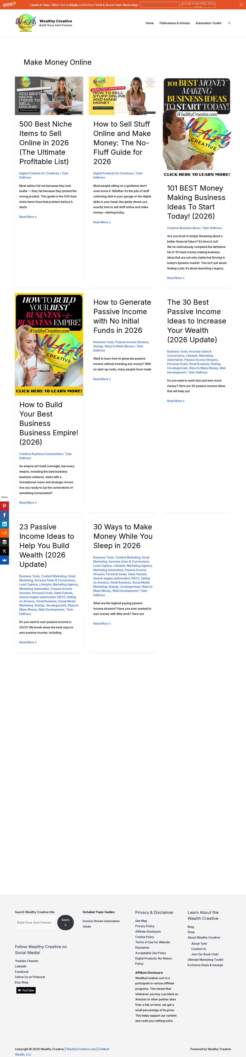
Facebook (22, 972)
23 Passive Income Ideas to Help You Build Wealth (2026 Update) (46, 545)
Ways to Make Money (119, 346)
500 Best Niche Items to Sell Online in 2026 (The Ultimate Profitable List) (45, 143)
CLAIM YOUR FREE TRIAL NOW (198, 4)
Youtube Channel (26, 961)
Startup (98, 346)
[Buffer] (4, 542)
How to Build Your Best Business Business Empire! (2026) (48, 423)
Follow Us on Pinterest (30, 977)
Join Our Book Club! (204, 954)
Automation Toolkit (208, 23)
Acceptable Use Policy (150, 953)
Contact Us (198, 949)
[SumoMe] (4, 560)
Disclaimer (142, 947)
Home (150, 23)
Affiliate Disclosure (148, 931)
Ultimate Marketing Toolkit (205, 959)
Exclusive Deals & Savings (205, 965)
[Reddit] (4, 533)
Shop (191, 932)
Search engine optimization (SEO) (42, 597)
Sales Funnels (63, 593)
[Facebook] (4, 514)
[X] (4, 551)
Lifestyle (192, 355)
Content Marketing (53, 576)
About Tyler (199, 943)
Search (66, 922)
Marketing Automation (34, 589)
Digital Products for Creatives (39, 173)
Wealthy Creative (55, 21)
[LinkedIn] (4, 523)
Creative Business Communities (40, 454)
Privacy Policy (144, 926)
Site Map (141, 921)
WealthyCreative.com (81, 1049)
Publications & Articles (175, 23)
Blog (191, 927)
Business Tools (103, 342)
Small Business (199, 364)
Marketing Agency (65, 584)
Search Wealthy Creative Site (35, 912)
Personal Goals (177, 364)
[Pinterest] (4, 505)
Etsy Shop (21, 982)
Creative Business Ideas (183, 228)
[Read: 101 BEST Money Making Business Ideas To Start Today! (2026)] (197, 127)
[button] (123, 4)
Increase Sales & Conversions (55, 580)
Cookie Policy (144, 937)
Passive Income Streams (131, 342)
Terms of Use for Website (152, 942)
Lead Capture (28, 584)
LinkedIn (20, 966)
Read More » (28, 217)
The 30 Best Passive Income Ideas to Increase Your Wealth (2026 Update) (196, 321)
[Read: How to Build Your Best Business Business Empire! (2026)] (49, 344)
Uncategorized (177, 368)
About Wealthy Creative (204, 937)
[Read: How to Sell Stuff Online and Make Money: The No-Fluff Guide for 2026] (123, 95)
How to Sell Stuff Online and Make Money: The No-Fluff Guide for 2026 (122, 143)
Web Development (51, 609)
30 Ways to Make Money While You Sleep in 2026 (123, 536)
